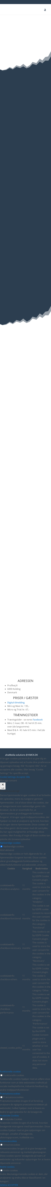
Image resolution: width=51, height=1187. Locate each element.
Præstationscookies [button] (10, 1093)
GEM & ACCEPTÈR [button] (9, 1185)
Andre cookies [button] (7, 1166)
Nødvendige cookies (13, 846)
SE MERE (25, 193)
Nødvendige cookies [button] (10, 842)
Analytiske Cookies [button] (9, 1115)
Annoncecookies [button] (8, 1141)
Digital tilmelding (16, 702)
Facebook (38, 719)
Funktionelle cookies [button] (10, 1071)
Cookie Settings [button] (8, 776)
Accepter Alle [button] (23, 776)
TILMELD (25, 130)
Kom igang (25, 581)
